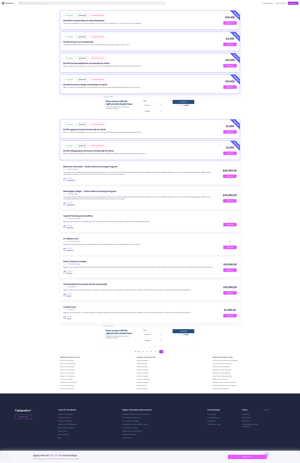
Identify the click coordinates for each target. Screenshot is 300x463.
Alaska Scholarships (142, 363)
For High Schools (213, 417)
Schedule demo (23, 417)
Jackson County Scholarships (67, 373)
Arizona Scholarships (142, 366)
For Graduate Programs (130, 428)
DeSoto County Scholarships (67, 366)
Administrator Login (214, 424)
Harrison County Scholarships (67, 363)
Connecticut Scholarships (143, 379)
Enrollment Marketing (129, 434)
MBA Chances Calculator (66, 428)
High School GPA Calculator (67, 424)
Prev (139, 351)
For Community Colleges (130, 421)
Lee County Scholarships (66, 379)
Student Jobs (62, 431)
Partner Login (126, 438)
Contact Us (245, 414)
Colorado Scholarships (142, 376)
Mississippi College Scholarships (221, 388)
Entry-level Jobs (63, 434)
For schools (281, 3)
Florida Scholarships (142, 385)
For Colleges (211, 414)
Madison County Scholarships (67, 376)
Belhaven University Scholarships (221, 366)
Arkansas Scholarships (142, 370)
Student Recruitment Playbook (132, 431)
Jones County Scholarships (67, 388)
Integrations (211, 421)
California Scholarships (143, 373)
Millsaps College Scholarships (220, 379)
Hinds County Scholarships (67, 360)
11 (155, 351)
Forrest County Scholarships (67, 385)
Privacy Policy (246, 417)
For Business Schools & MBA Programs (135, 424)
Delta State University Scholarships (221, 373)
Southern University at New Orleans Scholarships (225, 360)
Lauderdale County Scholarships (68, 382)
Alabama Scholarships (142, 360)
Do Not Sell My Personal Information (250, 425)
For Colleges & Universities (131, 417)
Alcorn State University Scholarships (222, 363)
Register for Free (247, 456)
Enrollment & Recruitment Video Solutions (136, 414)
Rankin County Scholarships (67, 370)
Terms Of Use (246, 421)
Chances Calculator (64, 417)
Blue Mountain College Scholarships (222, 370)
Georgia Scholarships (142, 388)
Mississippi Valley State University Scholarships (224, 385)
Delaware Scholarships (142, 382)
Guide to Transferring (65, 421)
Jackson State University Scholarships (222, 376)
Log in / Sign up (293, 3)
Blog (59, 438)
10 (151, 351)
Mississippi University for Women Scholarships (224, 382)
